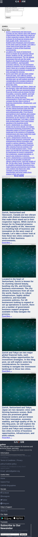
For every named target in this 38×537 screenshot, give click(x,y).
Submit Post (5, 482)
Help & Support (6, 507)
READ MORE (19, 176)
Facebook (5, 493)
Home (3, 478)
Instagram (6, 496)
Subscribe (23, 534)
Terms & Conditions (8, 460)
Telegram (5, 503)
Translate (4, 522)
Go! (23, 28)
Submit (8, 17)
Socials (3, 489)
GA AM (20, 1)
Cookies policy (11, 464)
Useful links (5, 475)
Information (5, 453)
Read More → (7, 242)
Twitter (4, 500)
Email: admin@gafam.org (10, 471)
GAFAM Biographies (8, 485)
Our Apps (4, 514)
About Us (4, 511)
